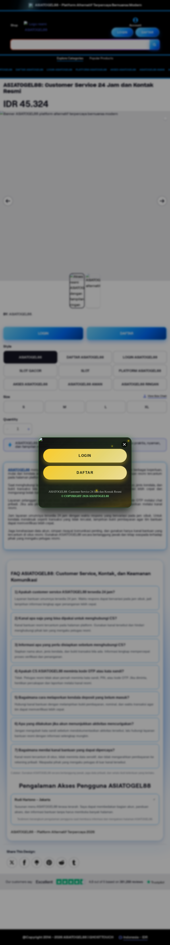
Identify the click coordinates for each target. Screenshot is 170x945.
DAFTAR (85, 472)
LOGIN (85, 455)
